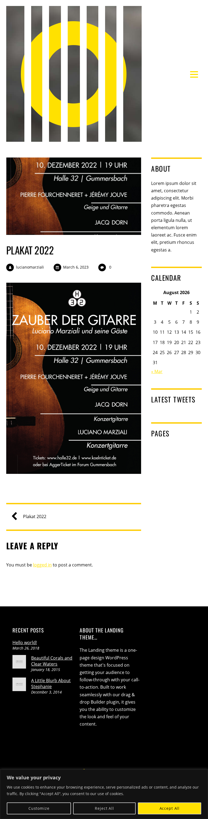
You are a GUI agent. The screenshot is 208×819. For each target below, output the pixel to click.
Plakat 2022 (30, 249)
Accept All (170, 808)
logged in (42, 565)
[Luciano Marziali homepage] (74, 138)
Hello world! (24, 642)
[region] (104, 794)
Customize (39, 808)
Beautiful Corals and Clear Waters (51, 661)
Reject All (104, 808)
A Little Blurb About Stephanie (51, 683)
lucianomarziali (30, 267)
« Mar (156, 371)
